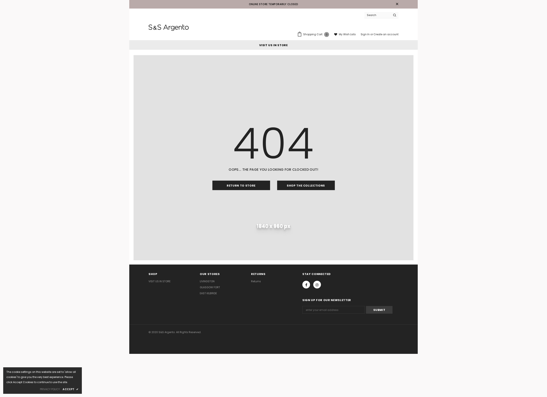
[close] (397, 4)
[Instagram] (317, 284)
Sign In (365, 34)
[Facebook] (306, 284)
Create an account (385, 34)
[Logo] (169, 27)
